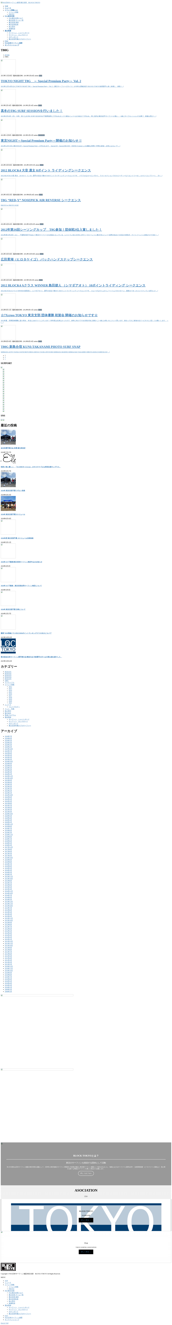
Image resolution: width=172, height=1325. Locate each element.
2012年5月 (8, 931)
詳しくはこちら (86, 1173)
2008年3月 (8, 991)
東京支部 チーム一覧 (16, 20)
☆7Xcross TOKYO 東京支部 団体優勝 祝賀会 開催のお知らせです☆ (49, 315)
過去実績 (8, 717)
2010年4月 (8, 983)
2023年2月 (8, 791)
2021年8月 (8, 803)
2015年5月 (8, 887)
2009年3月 (8, 989)
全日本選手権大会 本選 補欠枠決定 (13, 448)
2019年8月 (8, 826)
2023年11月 (9, 776)
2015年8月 (8, 881)
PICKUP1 (8, 672)
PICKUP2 (8, 673)
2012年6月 (8, 929)
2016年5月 (8, 868)
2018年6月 (8, 841)
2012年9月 (8, 922)
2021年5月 (8, 809)
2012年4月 (8, 933)
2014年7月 (8, 895)
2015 (10, 692)
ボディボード (13, 37)
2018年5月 (8, 843)
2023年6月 (8, 782)
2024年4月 (8, 770)
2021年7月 (8, 805)
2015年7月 (8, 883)
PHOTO (11, 14)
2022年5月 (8, 799)
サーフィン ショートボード (19, 33)
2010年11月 (9, 968)
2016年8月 (8, 862)
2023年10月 (9, 778)
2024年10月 (9, 761)
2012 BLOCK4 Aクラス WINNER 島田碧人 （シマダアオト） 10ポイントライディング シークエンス (73, 285)
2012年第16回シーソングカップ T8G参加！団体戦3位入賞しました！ (51, 229)
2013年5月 (8, 912)
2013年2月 (8, 916)
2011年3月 (8, 960)
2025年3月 (8, 757)
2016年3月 (8, 870)
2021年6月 (8, 807)
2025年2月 (8, 759)
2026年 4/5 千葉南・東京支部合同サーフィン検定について (21, 586)
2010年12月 (9, 966)
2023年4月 (8, 786)
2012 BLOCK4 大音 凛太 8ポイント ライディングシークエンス (46, 170)
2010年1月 (8, 987)
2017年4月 (8, 855)
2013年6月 (8, 910)
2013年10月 (9, 906)
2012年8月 (8, 924)
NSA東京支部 (9, 1291)
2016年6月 (8, 866)
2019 (10, 699)
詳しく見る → (86, 1220)
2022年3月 (8, 801)
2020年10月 (9, 814)
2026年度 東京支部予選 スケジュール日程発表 (17, 538)
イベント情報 (13, 12)
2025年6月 (8, 753)
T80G (40, 105)
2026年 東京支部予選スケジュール (13, 514)
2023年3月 (8, 788)
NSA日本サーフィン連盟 (13, 1317)
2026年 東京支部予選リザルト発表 (13, 490)
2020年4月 (8, 818)
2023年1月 (8, 793)
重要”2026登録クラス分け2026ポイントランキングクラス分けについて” (26, 633)
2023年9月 (8, 780)
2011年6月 (8, 954)
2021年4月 (8, 811)
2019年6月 (8, 830)
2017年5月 (8, 853)
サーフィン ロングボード (18, 35)
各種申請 (12, 28)
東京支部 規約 (14, 22)
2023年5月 (8, 784)
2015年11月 (9, 876)
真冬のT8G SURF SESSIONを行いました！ (32, 111)
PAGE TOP (4, 1323)
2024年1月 (8, 774)
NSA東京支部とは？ (16, 18)
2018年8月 (8, 837)
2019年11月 (9, 824)
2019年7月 (8, 828)
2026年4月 (8, 742)
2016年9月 (8, 860)
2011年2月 (8, 962)
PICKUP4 (8, 677)
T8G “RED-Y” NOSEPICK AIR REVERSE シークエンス (41, 200)
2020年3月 (8, 820)
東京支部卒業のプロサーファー (20, 39)
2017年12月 (9, 847)
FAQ (6, 1316)
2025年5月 (8, 755)
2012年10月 (9, 920)
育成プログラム (10, 715)
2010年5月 (8, 981)
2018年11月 (9, 834)
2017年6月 (8, 851)
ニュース (8, 705)
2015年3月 (8, 889)
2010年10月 (9, 970)
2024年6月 (8, 765)
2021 (10, 703)
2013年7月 (8, 908)
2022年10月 (9, 795)
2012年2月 (8, 937)
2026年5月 (8, 740)
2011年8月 (8, 950)
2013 (40, 75)
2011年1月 (8, 964)
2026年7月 (8, 736)
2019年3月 (8, 832)
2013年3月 (8, 914)
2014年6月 (8, 897)
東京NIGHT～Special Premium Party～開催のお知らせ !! (41, 140)
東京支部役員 (13, 24)
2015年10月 (9, 878)
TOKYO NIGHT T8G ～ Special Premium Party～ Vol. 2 (41, 81)
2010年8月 (8, 975)
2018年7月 (8, 839)
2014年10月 (9, 893)
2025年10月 (9, 749)
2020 (10, 701)
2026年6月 (8, 738)
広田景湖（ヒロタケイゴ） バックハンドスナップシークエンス (47, 259)
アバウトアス (9, 682)
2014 (10, 690)
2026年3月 (8, 745)
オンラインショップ (12, 1320)
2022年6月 (8, 797)
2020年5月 (8, 816)
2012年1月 (8, 939)
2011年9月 (8, 947)
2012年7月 (8, 927)
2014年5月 (8, 899)
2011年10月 (9, 945)
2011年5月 (8, 956)
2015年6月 (8, 885)
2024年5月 (8, 768)
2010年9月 (8, 973)
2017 (10, 695)
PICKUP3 (8, 675)
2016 (10, 694)
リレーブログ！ (14, 707)
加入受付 (12, 26)
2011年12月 (9, 941)
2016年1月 (8, 874)
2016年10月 (9, 858)
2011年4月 (8, 958)
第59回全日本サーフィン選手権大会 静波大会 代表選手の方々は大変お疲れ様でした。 (31, 657)
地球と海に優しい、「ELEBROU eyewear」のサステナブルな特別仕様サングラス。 (31, 467)
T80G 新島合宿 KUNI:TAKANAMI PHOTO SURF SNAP (40, 346)
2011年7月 (8, 952)
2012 (10, 686)
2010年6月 (8, 979)
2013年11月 (9, 904)
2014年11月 (9, 891)
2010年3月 (8, 985)
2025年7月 (8, 751)
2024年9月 (8, 763)
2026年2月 (8, 747)
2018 (10, 697)
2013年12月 (9, 901)
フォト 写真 (9, 709)
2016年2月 (8, 872)
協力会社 (8, 713)
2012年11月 (9, 918)
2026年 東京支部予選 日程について (13, 609)
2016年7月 (8, 864)
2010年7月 (8, 977)
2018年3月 (8, 845)
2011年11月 (9, 943)
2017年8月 (8, 849)
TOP (6, 1281)
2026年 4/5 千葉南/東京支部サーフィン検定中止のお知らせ (21, 562)
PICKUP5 (41, 135)
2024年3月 (8, 772)
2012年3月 (8, 935)
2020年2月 (8, 822)
